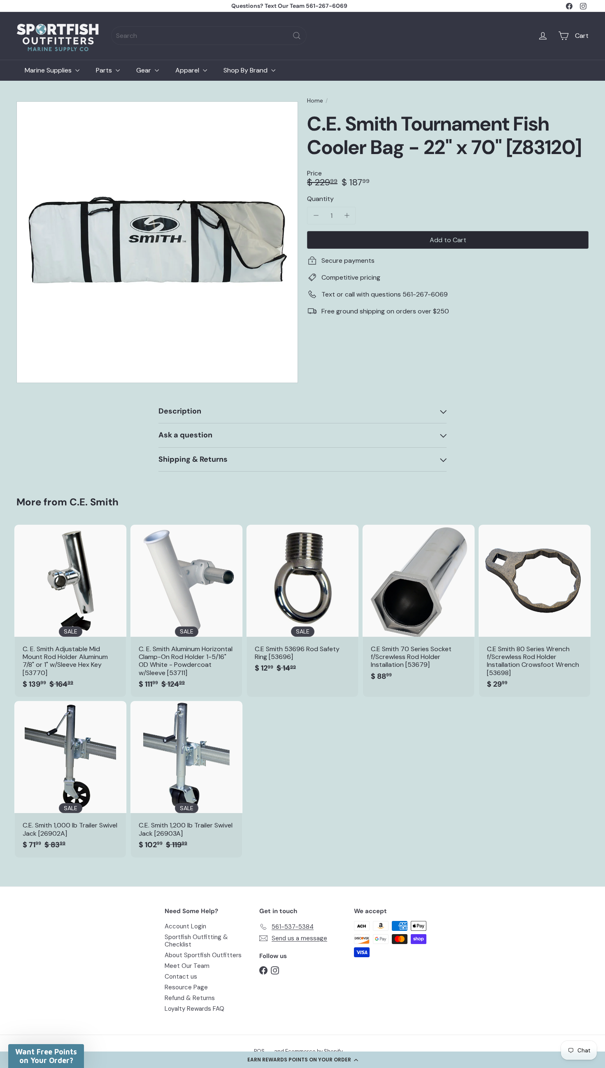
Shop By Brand (246, 70)
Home (315, 100)
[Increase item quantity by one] (347, 215)
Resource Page (186, 987)
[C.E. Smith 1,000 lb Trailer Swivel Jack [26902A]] (70, 779)
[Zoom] (157, 242)
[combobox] (209, 35)
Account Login (185, 926)
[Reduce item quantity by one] (316, 215)
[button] (302, 1060)
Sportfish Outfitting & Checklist (196, 941)
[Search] (297, 35)
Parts (105, 70)
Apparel (188, 70)
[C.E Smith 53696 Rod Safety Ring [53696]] (302, 603)
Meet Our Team (187, 966)
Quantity (320, 199)
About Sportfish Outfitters (203, 955)
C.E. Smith (94, 501)
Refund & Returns (190, 998)
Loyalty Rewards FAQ (194, 1009)
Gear (144, 70)
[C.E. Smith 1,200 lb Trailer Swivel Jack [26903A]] (186, 779)
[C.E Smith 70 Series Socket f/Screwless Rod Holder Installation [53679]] (419, 607)
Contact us (181, 976)
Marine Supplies (49, 70)
